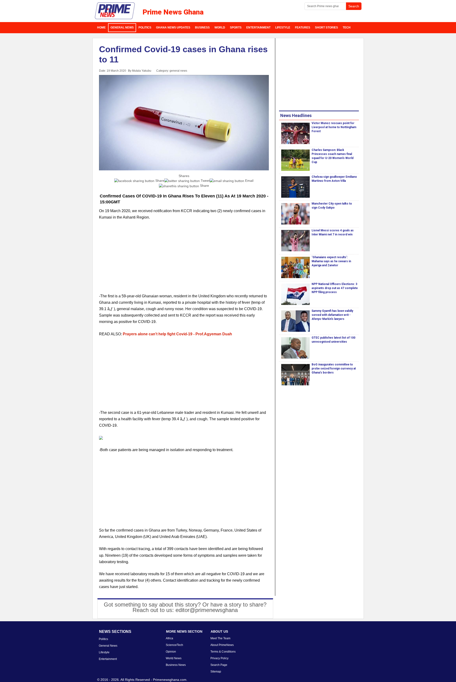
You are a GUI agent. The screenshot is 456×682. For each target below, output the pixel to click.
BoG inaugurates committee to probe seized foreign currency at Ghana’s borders (334, 368)
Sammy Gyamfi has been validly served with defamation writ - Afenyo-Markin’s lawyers (332, 315)
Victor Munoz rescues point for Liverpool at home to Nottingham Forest (334, 127)
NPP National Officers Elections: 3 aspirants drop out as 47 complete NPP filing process (335, 288)
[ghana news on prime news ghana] (115, 10)
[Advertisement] (184, 259)
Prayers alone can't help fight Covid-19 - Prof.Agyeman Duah (177, 334)
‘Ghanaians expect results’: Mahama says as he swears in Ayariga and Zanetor (331, 261)
